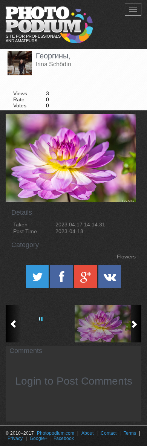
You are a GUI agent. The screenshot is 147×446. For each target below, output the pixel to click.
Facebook (64, 438)
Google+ (38, 438)
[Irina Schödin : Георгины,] (107, 323)
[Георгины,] (120, 133)
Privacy (15, 438)
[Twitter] (38, 279)
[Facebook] (62, 279)
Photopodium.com (55, 433)
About (87, 433)
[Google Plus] (86, 279)
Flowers (126, 257)
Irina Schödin (53, 64)
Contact (108, 433)
